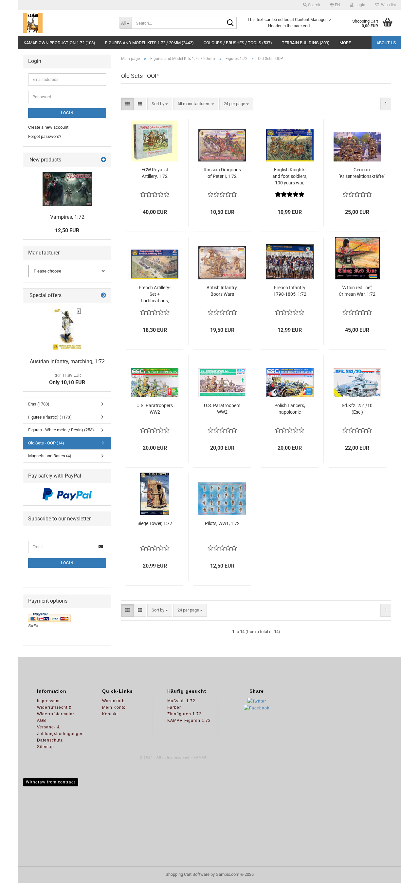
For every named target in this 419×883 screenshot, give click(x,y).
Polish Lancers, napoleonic (289, 409)
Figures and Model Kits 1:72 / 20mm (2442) (149, 42)
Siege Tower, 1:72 (154, 523)
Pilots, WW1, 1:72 (222, 523)
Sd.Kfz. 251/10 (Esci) (357, 409)
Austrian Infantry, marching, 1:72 (67, 361)
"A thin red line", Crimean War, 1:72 (357, 291)
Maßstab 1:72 (181, 701)
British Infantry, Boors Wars (222, 291)
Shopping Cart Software (188, 874)
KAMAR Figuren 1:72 (189, 720)
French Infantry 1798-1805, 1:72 (289, 291)
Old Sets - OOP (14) (46, 443)
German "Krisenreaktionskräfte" (361, 173)
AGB (41, 720)
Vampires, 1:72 (67, 217)
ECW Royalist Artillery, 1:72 (154, 173)
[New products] (103, 160)
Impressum (48, 701)
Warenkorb (113, 701)
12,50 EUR (67, 230)
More (345, 42)
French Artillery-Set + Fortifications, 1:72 (155, 294)
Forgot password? (44, 136)
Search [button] (313, 5)
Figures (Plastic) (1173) (50, 417)
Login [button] (359, 5)
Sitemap (45, 746)
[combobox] (159, 104)
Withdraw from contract (50, 782)
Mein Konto (114, 707)
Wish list (387, 5)
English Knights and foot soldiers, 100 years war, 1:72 (289, 176)
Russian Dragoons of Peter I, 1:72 (222, 173)
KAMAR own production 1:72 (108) (59, 42)
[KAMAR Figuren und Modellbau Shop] (66, 23)
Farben (174, 707)
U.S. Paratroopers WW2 (155, 409)
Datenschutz (50, 740)
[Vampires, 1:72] (67, 189)
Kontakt (110, 714)
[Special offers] (103, 295)
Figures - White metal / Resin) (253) (61, 429)
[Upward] (401, 873)
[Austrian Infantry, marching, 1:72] (67, 329)
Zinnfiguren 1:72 (184, 714)
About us (386, 42)
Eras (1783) (38, 404)
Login (67, 113)
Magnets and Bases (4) (49, 455)
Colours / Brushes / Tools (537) (238, 42)
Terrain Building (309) (306, 42)
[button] (335, 5)
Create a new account (48, 127)
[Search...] (230, 23)
